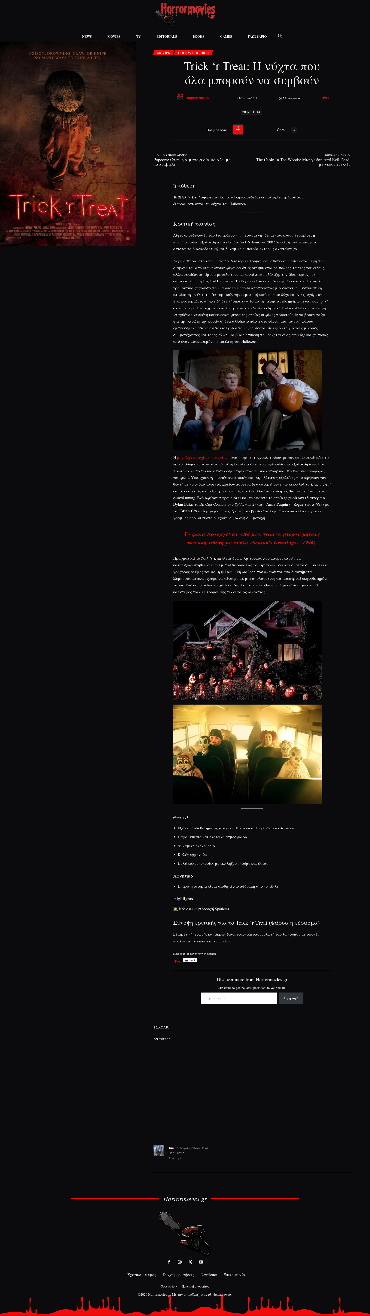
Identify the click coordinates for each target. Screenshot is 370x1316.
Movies (163, 52)
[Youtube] (201, 1262)
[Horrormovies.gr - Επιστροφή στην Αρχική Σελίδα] (185, 15)
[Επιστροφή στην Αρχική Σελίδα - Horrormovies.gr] (185, 1234)
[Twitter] (190, 1262)
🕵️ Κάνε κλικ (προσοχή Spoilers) (201, 908)
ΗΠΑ (257, 112)
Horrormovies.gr (200, 98)
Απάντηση (175, 1158)
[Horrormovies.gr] (180, 98)
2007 (245, 112)
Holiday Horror (193, 52)
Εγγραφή (291, 998)
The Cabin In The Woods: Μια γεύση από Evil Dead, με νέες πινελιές (303, 162)
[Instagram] (179, 1262)
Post (178, 960)
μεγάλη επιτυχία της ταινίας (202, 457)
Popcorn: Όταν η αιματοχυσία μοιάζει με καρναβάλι (192, 162)
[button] (280, 35)
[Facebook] (169, 1262)
